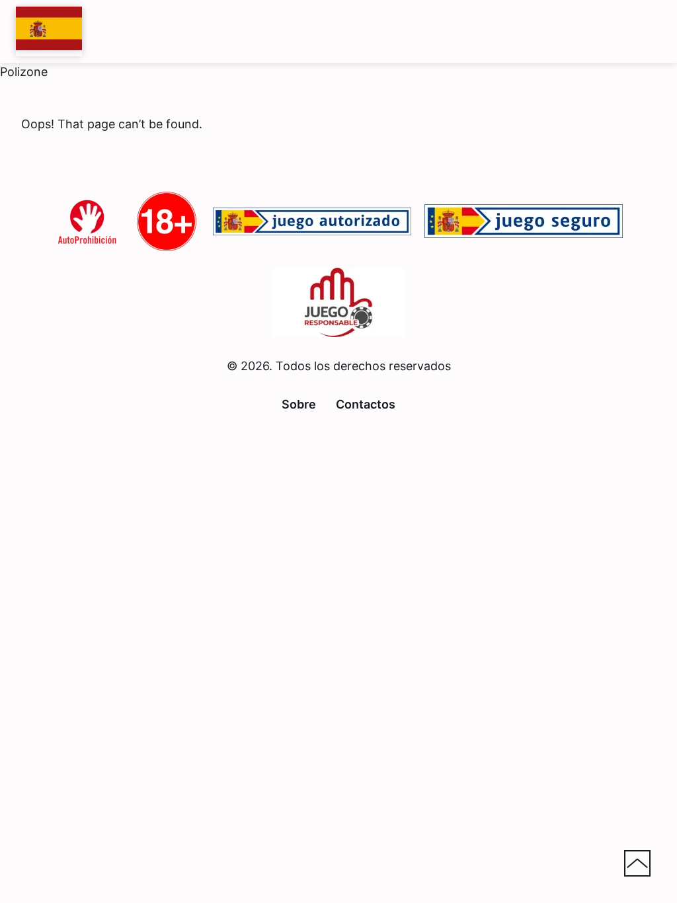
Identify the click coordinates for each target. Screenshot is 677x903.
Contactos (365, 404)
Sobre (299, 404)
